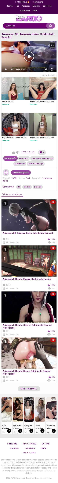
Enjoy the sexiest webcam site (42, 102)
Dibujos (27, 187)
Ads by (50, 75)
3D (19, 187)
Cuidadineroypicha (21, 173)
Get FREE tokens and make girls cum (17, 427)
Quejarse (24, 158)
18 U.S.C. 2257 (29, 453)
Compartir (20, 164)
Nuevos (10, 6)
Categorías (47, 6)
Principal (12, 444)
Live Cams (39, 2)
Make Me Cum (8, 102)
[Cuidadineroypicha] (6, 172)
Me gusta (13, 152)
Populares (26, 6)
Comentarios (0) (35, 164)
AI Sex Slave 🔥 (23, 2)
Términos (30, 448)
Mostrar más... (29, 389)
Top (17, 6)
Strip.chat (5, 104)
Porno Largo (20, 478)
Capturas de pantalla (42, 158)
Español (37, 187)
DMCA (43, 448)
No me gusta (17, 152)
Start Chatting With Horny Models (6, 427)
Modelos (36, 6)
